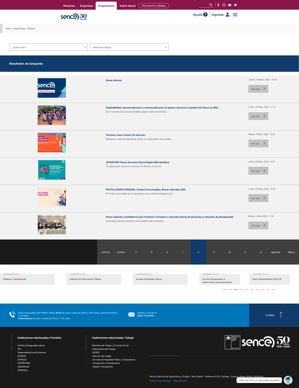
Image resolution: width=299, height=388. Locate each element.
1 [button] (225, 289)
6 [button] (252, 289)
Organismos (106, 5)
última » (292, 252)
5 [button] (246, 289)
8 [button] (263, 289)
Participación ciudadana (154, 5)
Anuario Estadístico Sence (149, 279)
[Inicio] (83, 16)
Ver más (256, 89)
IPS (19, 348)
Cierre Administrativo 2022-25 (251, 279)
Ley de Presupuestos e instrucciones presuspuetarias (201, 280)
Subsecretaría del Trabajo (103, 348)
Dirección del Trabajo (101, 355)
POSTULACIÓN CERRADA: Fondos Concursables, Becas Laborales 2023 (145, 189)
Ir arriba (270, 315)
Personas (69, 5)
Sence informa (114, 80)
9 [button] (268, 289)
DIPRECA (22, 359)
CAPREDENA (24, 362)
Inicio (8, 28)
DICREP (96, 352)
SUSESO (22, 355)
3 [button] (235, 289)
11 (245, 252)
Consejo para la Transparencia (106, 362)
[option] (33, 279)
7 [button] (257, 289)
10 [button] (274, 289)
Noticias (31, 28)
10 (229, 252)
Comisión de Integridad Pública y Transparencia (113, 359)
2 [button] (230, 289)
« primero (105, 252)
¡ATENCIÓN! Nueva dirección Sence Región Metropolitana (137, 162)
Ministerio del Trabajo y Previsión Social (110, 345)
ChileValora (23, 369)
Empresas (86, 5)
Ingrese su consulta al (147, 314)
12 (260, 252)
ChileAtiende (23, 366)
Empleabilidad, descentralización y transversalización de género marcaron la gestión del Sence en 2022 (162, 107)
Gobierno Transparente (14, 279)
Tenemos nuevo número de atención (125, 135)
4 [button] (241, 289)
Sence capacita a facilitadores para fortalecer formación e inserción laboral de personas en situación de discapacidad (169, 217)
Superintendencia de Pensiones (32, 352)
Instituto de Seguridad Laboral (31, 345)
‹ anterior (120, 252)
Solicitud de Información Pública (85, 279)
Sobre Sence (128, 5)
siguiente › (276, 252)
